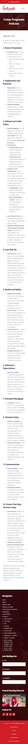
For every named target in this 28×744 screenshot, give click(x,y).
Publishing (5, 612)
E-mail (4, 660)
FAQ (5, 623)
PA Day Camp (8, 630)
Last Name (6, 678)
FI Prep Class (8, 646)
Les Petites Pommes (19, 723)
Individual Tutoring (10, 635)
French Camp (6, 604)
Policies (14, 734)
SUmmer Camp (8, 628)
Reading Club (8, 644)
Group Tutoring (9, 638)
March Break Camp (10, 633)
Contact (5, 616)
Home (4, 600)
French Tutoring (7, 607)
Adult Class (8, 648)
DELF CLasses (8, 640)
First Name (6, 669)
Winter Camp (8, 650)
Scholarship (6, 614)
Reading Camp (8, 642)
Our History (8, 619)
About (4, 602)
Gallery (6, 626)
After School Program (9, 609)
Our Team (7, 621)
